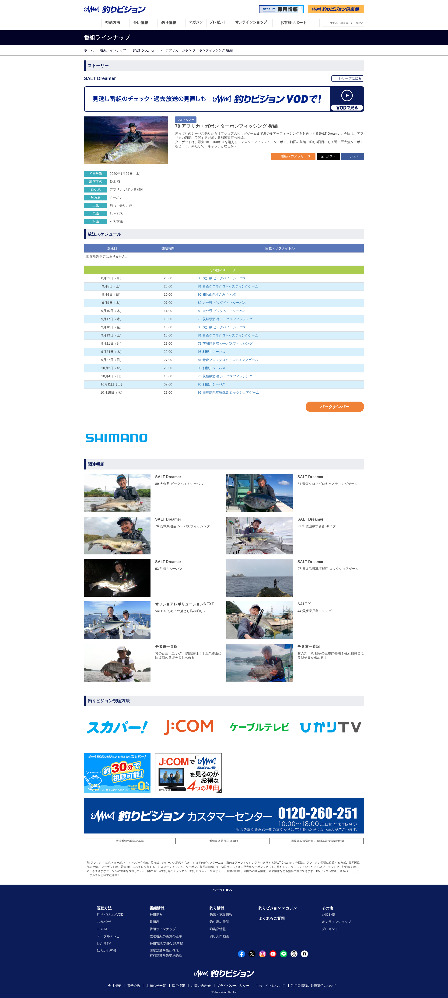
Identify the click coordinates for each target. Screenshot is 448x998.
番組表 (154, 922)
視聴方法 (104, 908)
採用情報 (178, 985)
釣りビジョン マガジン (278, 908)
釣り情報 (217, 908)
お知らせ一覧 (156, 985)
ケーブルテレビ (108, 936)
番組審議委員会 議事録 (223, 841)
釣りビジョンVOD (110, 914)
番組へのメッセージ (295, 156)
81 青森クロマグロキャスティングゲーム (228, 286)
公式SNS (328, 914)
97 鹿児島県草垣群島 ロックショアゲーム (228, 392)
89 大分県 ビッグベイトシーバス (222, 278)
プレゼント (330, 929)
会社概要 (114, 985)
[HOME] (92, 23)
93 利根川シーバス (211, 352)
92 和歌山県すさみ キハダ (217, 294)
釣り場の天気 (219, 922)
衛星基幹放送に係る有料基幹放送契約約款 (317, 841)
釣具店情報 (218, 929)
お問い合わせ (201, 985)
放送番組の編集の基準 (130, 841)
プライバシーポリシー (233, 985)
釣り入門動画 (219, 936)
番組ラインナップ (113, 50)
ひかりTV (104, 943)
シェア (354, 156)
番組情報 (157, 908)
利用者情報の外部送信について (314, 985)
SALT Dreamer (143, 50)
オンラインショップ (336, 922)
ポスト (331, 156)
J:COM (102, 929)
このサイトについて (270, 985)
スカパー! (104, 922)
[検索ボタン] (326, 23)
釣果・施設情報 (221, 914)
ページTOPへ (222, 890)
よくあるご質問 (272, 918)
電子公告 (133, 985)
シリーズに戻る (349, 78)
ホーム (89, 50)
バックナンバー (335, 406)
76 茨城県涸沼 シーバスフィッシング (225, 319)
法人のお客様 (106, 950)
